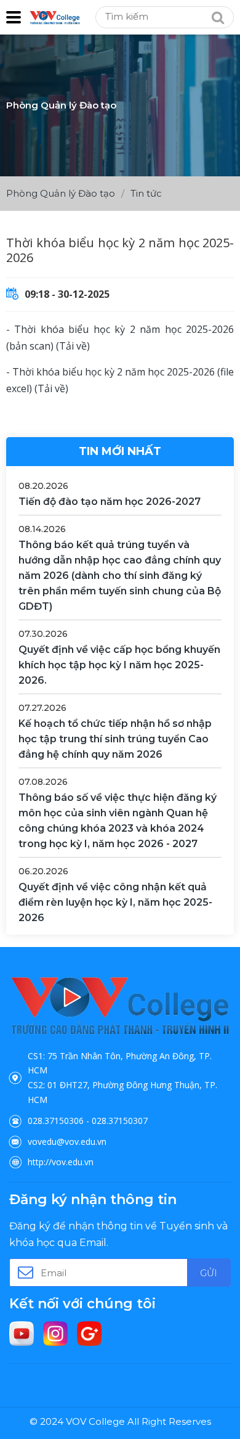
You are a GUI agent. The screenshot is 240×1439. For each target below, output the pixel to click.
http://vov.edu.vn (61, 1162)
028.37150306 (56, 1120)
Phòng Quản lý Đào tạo (60, 193)
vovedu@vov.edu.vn (67, 1141)
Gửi (208, 1273)
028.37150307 (120, 1120)
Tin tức (146, 193)
